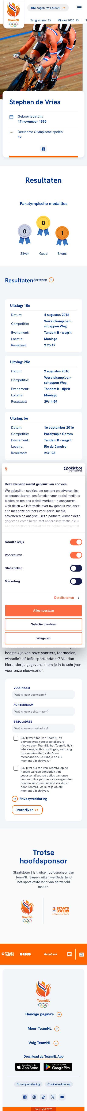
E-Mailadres (23, 722)
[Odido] (25, 954)
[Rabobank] (50, 954)
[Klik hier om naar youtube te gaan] (62, 1097)
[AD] (69, 954)
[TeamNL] (27, 910)
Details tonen (64, 597)
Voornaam (22, 688)
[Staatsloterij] (7, 954)
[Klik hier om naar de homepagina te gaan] (13, 14)
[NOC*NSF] (82, 954)
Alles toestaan (43, 610)
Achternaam (23, 705)
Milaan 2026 (66, 20)
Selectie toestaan (43, 624)
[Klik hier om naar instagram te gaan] (34, 1097)
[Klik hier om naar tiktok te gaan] (43, 1097)
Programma (38, 20)
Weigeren (43, 638)
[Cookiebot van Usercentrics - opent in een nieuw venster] (63, 469)
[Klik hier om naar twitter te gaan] (52, 1097)
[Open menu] (79, 8)
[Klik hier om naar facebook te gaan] (25, 1097)
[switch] (76, 555)
